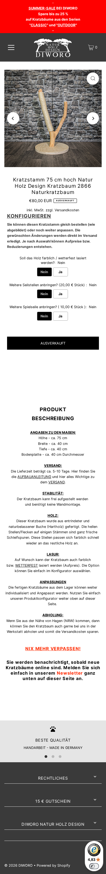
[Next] (93, 118)
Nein (44, 272)
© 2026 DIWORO (18, 865)
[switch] (94, 866)
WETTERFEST (26, 565)
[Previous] (13, 118)
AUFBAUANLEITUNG (34, 477)
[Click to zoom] (93, 78)
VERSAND (56, 482)
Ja (60, 272)
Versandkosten (67, 210)
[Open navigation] (11, 47)
